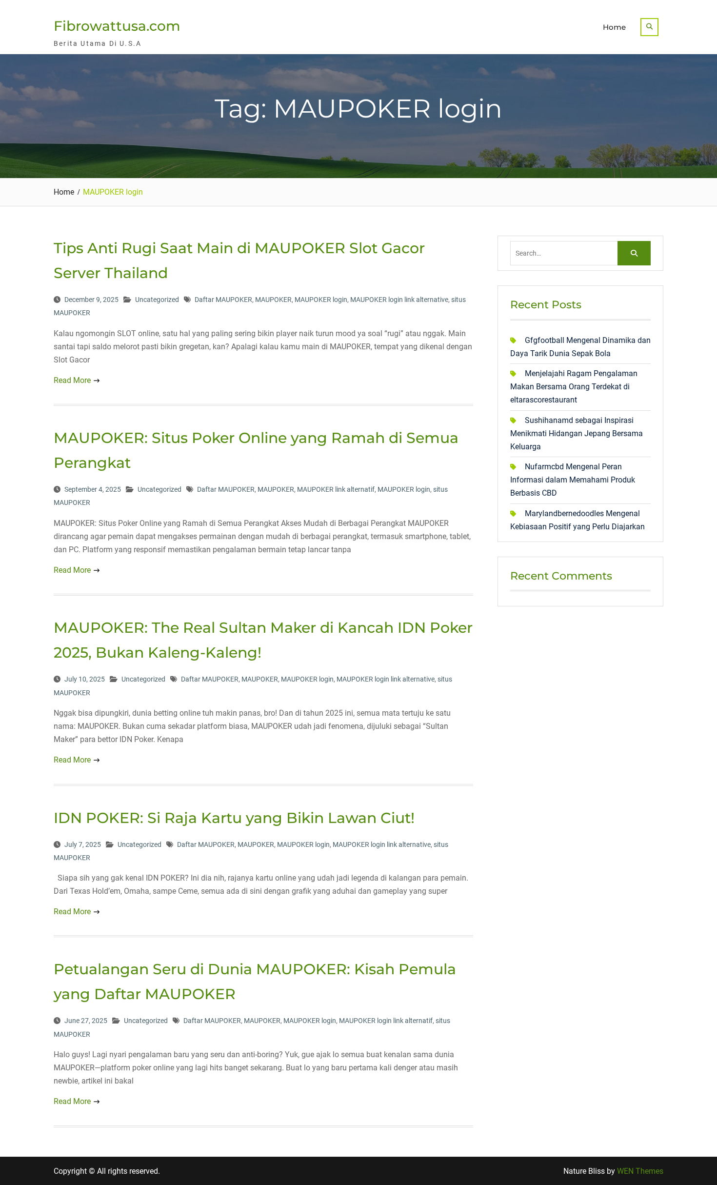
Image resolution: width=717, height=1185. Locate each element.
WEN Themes (640, 1171)
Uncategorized (157, 299)
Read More (72, 380)
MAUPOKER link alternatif (336, 489)
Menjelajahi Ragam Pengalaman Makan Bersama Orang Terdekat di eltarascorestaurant (573, 386)
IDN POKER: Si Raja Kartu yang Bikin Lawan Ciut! (234, 818)
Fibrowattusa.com (117, 26)
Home (614, 27)
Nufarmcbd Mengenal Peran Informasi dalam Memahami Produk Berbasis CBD (572, 480)
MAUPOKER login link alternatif (386, 1020)
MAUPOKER (273, 299)
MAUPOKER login (321, 299)
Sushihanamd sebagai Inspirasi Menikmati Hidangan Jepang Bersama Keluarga (576, 433)
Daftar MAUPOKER (223, 299)
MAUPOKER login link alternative (399, 299)
